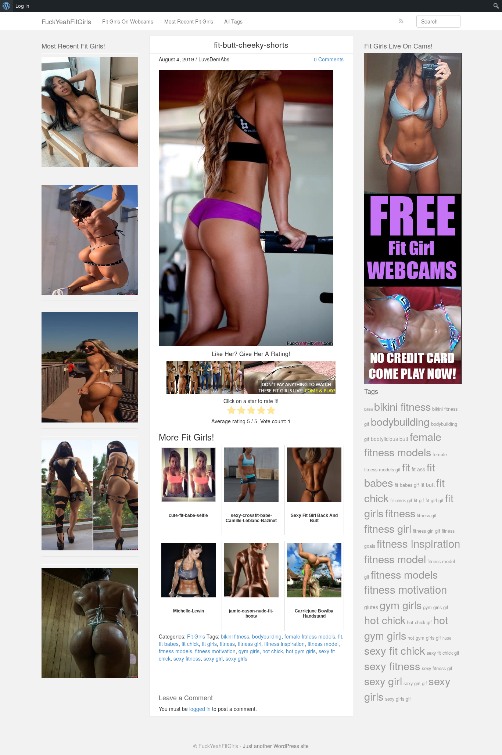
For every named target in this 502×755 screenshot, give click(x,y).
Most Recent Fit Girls (188, 21)
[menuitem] (6, 6)
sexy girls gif (398, 698)
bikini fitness (235, 636)
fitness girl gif (426, 530)
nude (446, 638)
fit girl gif (435, 500)
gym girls (249, 651)
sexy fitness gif (437, 668)
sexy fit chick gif (443, 652)
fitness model (323, 643)
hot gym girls (301, 651)
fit (340, 636)
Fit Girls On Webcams (127, 21)
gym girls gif (435, 607)
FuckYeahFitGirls (66, 21)
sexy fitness (187, 658)
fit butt (427, 484)
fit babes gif (407, 484)
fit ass (418, 469)
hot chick (272, 651)
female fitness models (309, 636)
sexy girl (213, 658)
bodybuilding (267, 636)
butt (403, 438)
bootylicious (384, 438)
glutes (371, 607)
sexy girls (236, 658)
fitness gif (427, 515)
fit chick (190, 643)
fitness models (175, 651)
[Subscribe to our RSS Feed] (401, 21)
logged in (200, 708)
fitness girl (249, 643)
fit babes (169, 643)
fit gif (419, 500)
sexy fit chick (394, 650)
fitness (227, 643)
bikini (368, 409)
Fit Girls (196, 636)
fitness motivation (215, 651)
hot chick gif (419, 622)
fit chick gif (401, 500)
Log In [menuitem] (22, 6)
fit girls (209, 643)
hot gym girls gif (424, 637)
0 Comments (329, 59)
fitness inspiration (284, 643)
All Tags (233, 21)
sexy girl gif (415, 683)
